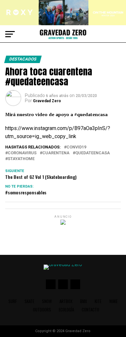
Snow (47, 301)
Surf (12, 301)
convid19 (76, 147)
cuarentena (55, 153)
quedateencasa (92, 153)
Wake (113, 301)
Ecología (66, 310)
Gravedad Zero (47, 101)
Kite (98, 301)
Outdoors (42, 310)
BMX (83, 301)
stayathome (21, 159)
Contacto (90, 310)
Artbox (65, 301)
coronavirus (22, 153)
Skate (29, 301)
